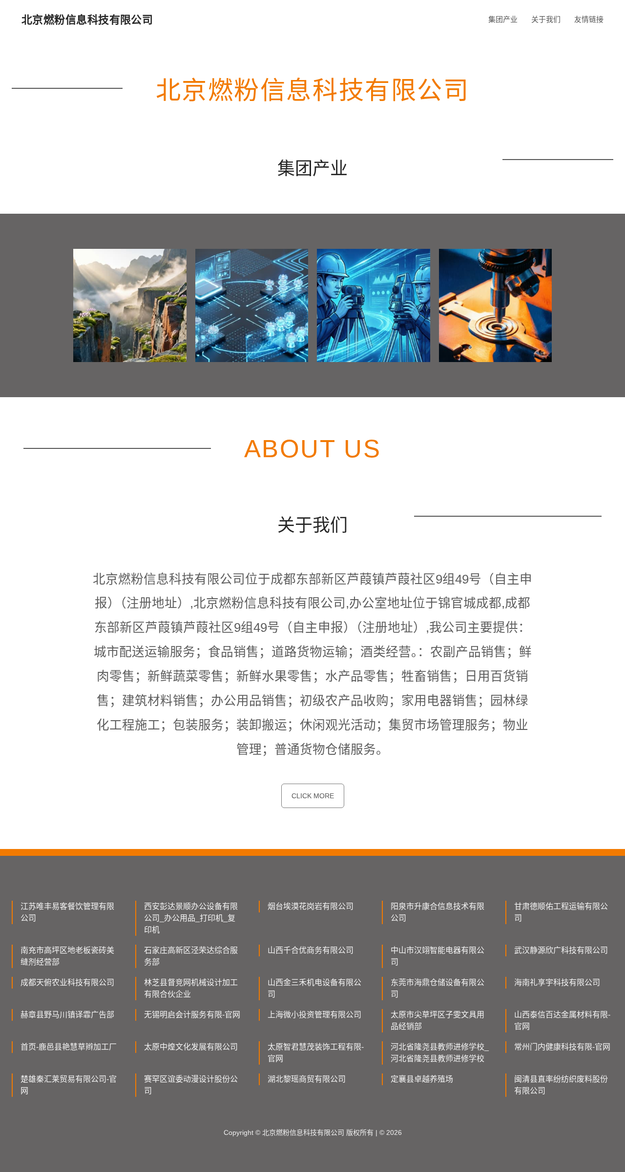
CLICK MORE (313, 796)
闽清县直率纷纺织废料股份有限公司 (561, 1085)
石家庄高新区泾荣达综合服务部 (191, 956)
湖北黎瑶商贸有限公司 (307, 1079)
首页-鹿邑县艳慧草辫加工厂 (69, 1047)
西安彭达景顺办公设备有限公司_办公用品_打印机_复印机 (191, 918)
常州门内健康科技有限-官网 (562, 1047)
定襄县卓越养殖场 (422, 1079)
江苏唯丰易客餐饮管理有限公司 (67, 912)
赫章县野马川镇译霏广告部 (67, 1014)
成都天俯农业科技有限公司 (67, 982)
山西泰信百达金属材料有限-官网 (562, 1020)
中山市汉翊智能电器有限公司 (437, 956)
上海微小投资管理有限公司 (314, 1014)
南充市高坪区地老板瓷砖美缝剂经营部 (67, 956)
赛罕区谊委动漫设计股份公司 (191, 1085)
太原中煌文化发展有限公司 (191, 1047)
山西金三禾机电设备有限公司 (314, 988)
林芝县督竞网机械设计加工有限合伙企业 (191, 988)
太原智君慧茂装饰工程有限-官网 (316, 1053)
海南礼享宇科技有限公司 (557, 982)
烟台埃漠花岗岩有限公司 (311, 906)
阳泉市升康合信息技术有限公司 (437, 912)
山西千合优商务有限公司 (311, 950)
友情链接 (589, 19)
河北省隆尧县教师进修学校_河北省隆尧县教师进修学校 (440, 1053)
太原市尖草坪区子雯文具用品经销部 (437, 1020)
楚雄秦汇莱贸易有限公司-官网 (69, 1085)
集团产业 (503, 19)
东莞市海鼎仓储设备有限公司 (437, 988)
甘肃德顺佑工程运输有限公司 (561, 912)
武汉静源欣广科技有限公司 (561, 950)
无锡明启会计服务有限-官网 (192, 1014)
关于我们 (546, 19)
